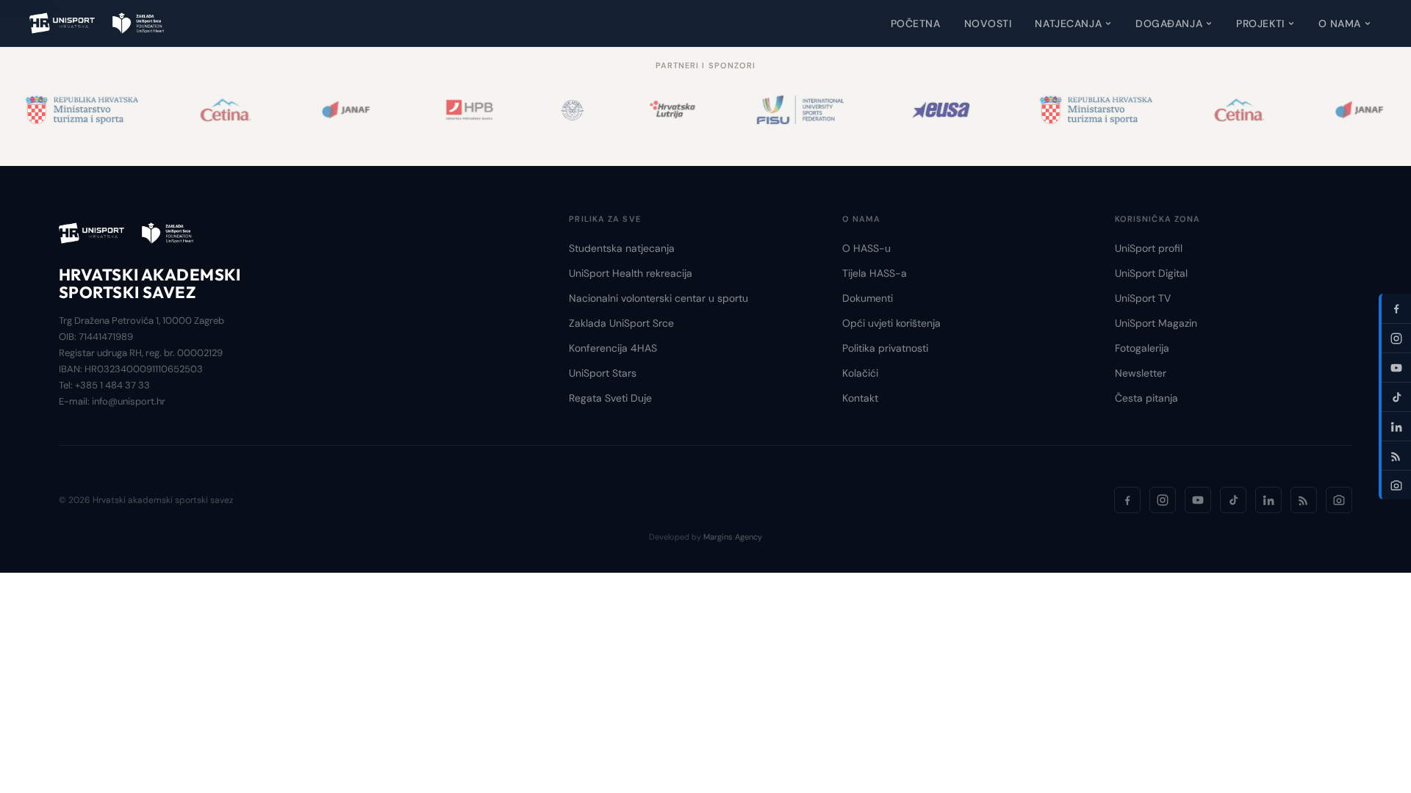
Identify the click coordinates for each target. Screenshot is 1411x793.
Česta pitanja (1146, 398)
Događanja (1168, 23)
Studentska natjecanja (622, 248)
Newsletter (1140, 373)
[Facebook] (1127, 500)
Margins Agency (732, 537)
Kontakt (860, 398)
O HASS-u (866, 248)
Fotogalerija (1142, 348)
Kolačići (860, 373)
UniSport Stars (602, 373)
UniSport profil (1148, 248)
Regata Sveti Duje (610, 398)
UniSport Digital (1151, 273)
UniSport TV (1143, 298)
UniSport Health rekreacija (630, 273)
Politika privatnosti (885, 348)
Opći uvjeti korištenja (891, 323)
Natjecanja (1068, 23)
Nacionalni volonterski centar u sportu (658, 298)
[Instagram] (1162, 500)
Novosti (988, 23)
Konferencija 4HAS (613, 348)
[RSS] (1303, 500)
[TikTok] (1233, 500)
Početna (916, 23)
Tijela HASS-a (874, 273)
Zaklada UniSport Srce (621, 323)
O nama (1339, 23)
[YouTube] (1198, 500)
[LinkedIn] (1268, 500)
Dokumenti (867, 298)
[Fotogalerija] (1339, 500)
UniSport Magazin (1156, 323)
